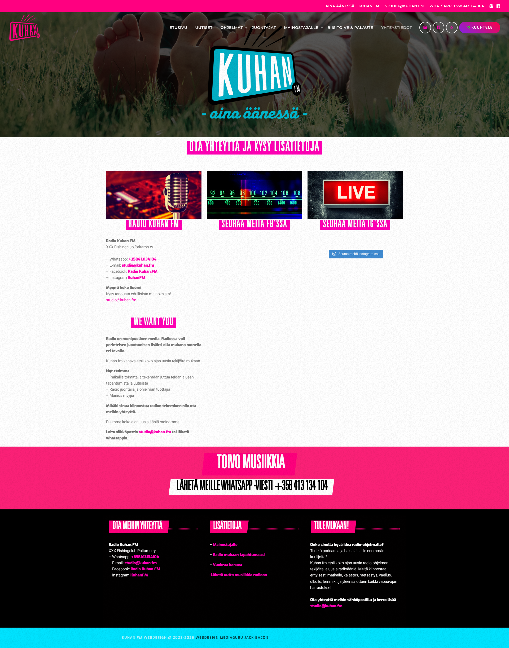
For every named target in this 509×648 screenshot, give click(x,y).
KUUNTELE (480, 27)
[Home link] (24, 27)
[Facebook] (498, 7)
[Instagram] (491, 7)
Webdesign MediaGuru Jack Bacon (232, 638)
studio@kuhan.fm (121, 300)
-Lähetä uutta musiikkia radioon (238, 575)
